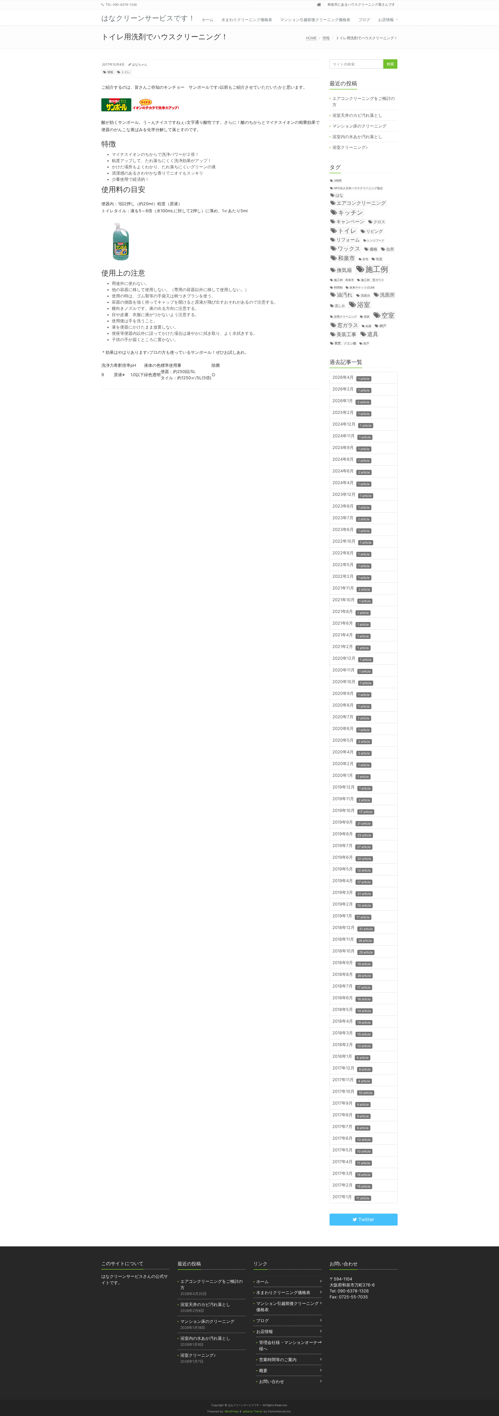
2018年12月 (352, 928)
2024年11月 (351, 436)
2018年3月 (351, 1033)
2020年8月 (351, 705)
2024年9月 (351, 448)
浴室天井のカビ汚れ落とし (357, 115)
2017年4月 (351, 1162)
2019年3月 (351, 893)
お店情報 (386, 19)
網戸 (382, 326)
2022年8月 (351, 553)
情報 (326, 38)
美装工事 (346, 334)
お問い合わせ (271, 1381)
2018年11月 (352, 940)
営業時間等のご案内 (278, 1359)
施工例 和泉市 (344, 280)
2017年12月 (351, 1068)
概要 (263, 1370)
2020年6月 (351, 729)
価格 (373, 249)
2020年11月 (351, 670)
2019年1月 (351, 916)
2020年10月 (351, 682)
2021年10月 (351, 600)
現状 (367, 316)
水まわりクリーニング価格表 (246, 19)
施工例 (376, 269)
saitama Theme (252, 1411)
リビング (374, 231)
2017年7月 (350, 1127)
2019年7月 (351, 846)
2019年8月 (351, 834)
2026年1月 (350, 401)
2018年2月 (351, 1045)
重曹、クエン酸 (345, 343)
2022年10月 (351, 541)
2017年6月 (351, 1139)
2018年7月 (351, 986)
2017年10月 (352, 1092)
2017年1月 (350, 1197)
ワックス (349, 248)
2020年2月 (351, 764)
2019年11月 (351, 799)
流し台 (340, 306)
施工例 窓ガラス (372, 280)
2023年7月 (351, 518)
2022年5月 (351, 565)
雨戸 (366, 343)
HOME (311, 38)
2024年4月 (351, 483)
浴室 (363, 305)
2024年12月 (351, 424)
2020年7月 (350, 717)
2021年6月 (350, 623)
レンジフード (375, 240)
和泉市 (346, 258)
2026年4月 (351, 378)
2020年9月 (351, 694)
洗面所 (387, 295)
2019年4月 (351, 881)
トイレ (125, 72)
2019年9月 (351, 822)
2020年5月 (351, 741)
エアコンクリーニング (361, 203)
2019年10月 (352, 811)
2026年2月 (351, 389)
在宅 (365, 259)
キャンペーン (350, 221)
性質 (379, 259)
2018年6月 (351, 998)
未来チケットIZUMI (362, 287)
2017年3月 (351, 1174)
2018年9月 (351, 963)
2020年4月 (351, 752)
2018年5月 (351, 1010)
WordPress (231, 1411)
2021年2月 (350, 647)
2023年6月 (351, 530)
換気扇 (344, 270)
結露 (368, 326)
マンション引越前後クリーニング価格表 (315, 19)
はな (339, 195)
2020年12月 (351, 659)
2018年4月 (351, 1021)
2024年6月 (351, 471)
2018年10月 (352, 951)
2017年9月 (350, 1103)
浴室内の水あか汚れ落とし (357, 136)
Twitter (365, 1219)
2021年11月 (351, 588)
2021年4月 (350, 635)
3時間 (338, 180)
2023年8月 (351, 506)
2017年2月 (351, 1185)
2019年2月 (351, 904)
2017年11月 (351, 1080)
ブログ (364, 19)
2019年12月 (351, 787)
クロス (379, 222)
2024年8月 (351, 460)
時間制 (338, 287)
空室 (388, 315)
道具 (372, 334)
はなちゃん (139, 64)
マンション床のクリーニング (359, 126)
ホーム (207, 19)
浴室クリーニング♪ (350, 147)
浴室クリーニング (345, 316)
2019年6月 (351, 858)
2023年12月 (351, 495)
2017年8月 (350, 1115)
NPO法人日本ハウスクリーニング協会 (358, 188)
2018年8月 (351, 975)
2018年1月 (350, 1057)
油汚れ (344, 295)
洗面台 (365, 295)
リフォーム (348, 239)
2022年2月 (351, 577)
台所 (390, 249)
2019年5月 (351, 869)
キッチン (350, 212)
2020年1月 (350, 776)
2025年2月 (351, 413)
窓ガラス (347, 325)
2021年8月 (350, 612)
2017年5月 (351, 1150)
